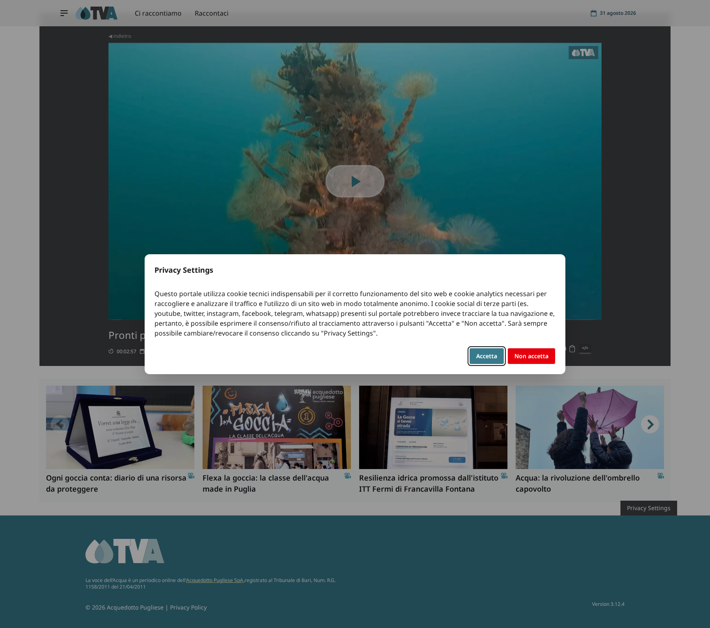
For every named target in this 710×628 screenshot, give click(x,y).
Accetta (486, 356)
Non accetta (531, 356)
